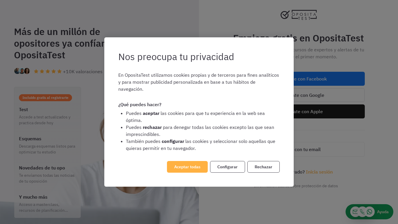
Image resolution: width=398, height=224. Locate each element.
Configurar (227, 166)
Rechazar (263, 166)
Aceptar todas (187, 166)
